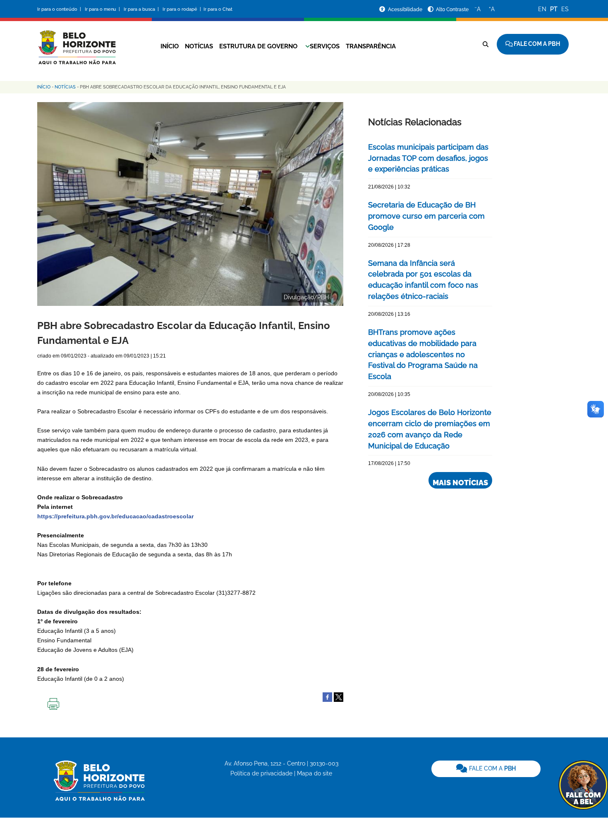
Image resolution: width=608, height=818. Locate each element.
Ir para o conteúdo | (60, 9)
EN (542, 9)
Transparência (371, 46)
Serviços (325, 46)
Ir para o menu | (103, 9)
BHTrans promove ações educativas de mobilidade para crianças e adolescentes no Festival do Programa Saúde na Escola (423, 354)
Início (169, 46)
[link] (486, 769)
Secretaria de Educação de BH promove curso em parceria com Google (426, 215)
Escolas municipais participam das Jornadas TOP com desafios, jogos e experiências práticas (428, 158)
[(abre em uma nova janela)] (338, 696)
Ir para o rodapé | (182, 9)
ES (565, 9)
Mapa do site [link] (314, 773)
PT (554, 9)
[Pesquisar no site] (485, 44)
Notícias (199, 46)
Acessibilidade (406, 9)
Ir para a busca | (141, 9)
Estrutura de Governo (258, 46)
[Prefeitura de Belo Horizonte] (76, 42)
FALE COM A (491, 768)
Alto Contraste (452, 9)
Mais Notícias (460, 482)
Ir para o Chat (217, 9)
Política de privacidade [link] (261, 773)
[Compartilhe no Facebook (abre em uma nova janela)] (327, 696)
